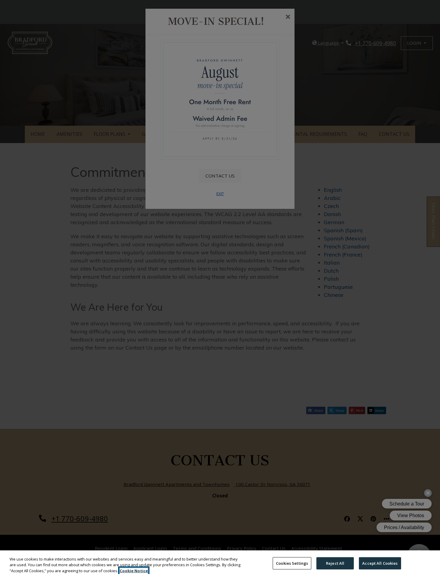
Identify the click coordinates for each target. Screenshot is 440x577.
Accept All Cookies (379, 563)
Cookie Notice (134, 570)
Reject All (335, 563)
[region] (220, 563)
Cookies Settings (292, 563)
